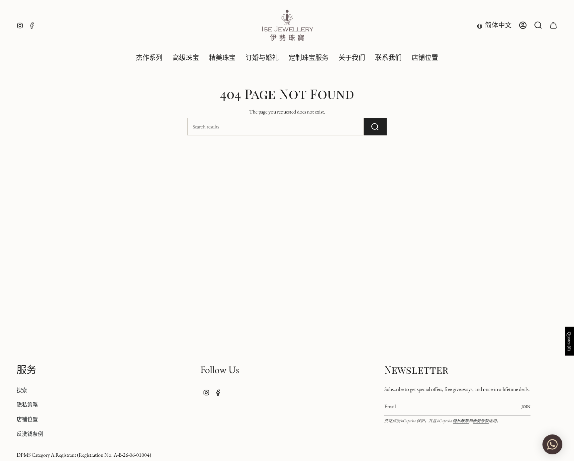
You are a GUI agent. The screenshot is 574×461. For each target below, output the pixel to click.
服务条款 (481, 420)
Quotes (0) (569, 341)
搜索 (22, 390)
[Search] (375, 126)
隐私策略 (27, 404)
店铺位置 (27, 419)
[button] (185, 58)
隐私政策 (461, 420)
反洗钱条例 (30, 433)
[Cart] (553, 25)
